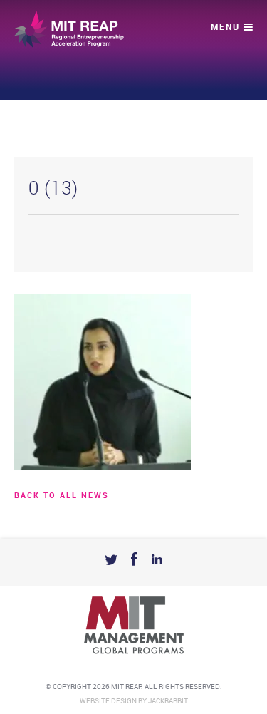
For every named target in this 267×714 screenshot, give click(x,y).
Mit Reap (69, 29)
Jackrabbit (168, 701)
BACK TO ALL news (61, 496)
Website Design (108, 701)
